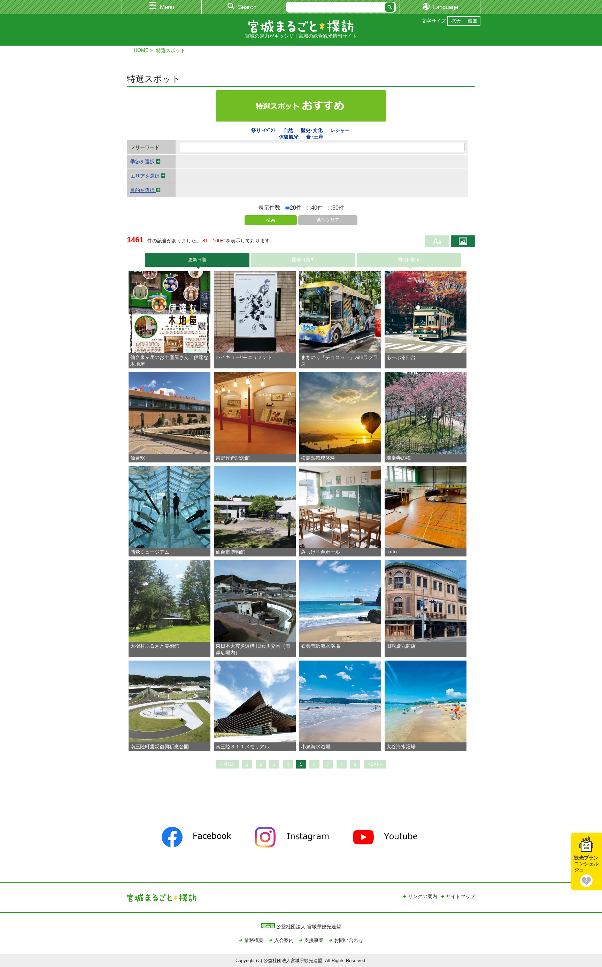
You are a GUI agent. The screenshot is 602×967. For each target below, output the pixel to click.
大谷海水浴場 (401, 746)
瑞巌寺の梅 (398, 458)
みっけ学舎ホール (320, 552)
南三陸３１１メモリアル (242, 746)
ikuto (391, 551)
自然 (288, 130)
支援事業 (314, 940)
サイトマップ (460, 896)
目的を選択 (143, 190)
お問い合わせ (348, 940)
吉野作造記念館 (233, 458)
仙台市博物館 (230, 552)
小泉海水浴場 (315, 746)
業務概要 (254, 940)
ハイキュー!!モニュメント (244, 357)
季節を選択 (143, 161)
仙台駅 (137, 458)
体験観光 (289, 137)
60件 (338, 208)
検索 (270, 220)
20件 (296, 208)
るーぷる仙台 (401, 357)
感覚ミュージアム (149, 552)
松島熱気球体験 (318, 458)
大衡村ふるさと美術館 (154, 646)
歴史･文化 (312, 130)
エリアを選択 (145, 176)
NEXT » (375, 764)
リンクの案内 (422, 896)
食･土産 (314, 137)
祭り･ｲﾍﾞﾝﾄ (263, 130)
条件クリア (328, 220)
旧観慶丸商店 (401, 646)
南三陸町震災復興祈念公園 (159, 746)
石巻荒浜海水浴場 (320, 646)
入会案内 (284, 940)
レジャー (340, 130)
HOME (141, 50)
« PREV (227, 764)
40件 (317, 208)
